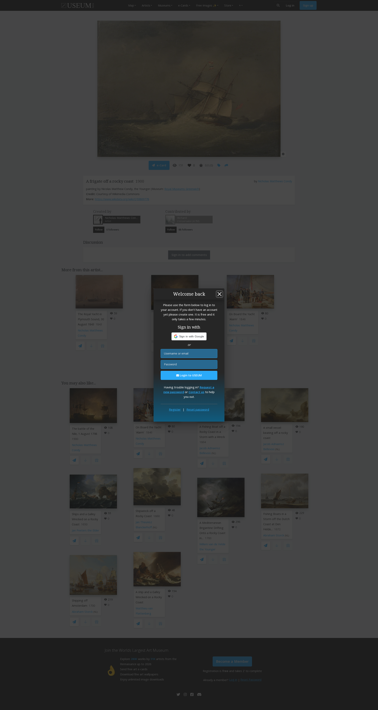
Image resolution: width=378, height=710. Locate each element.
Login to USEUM (190, 375)
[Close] (219, 294)
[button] (189, 336)
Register (175, 409)
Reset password (197, 409)
